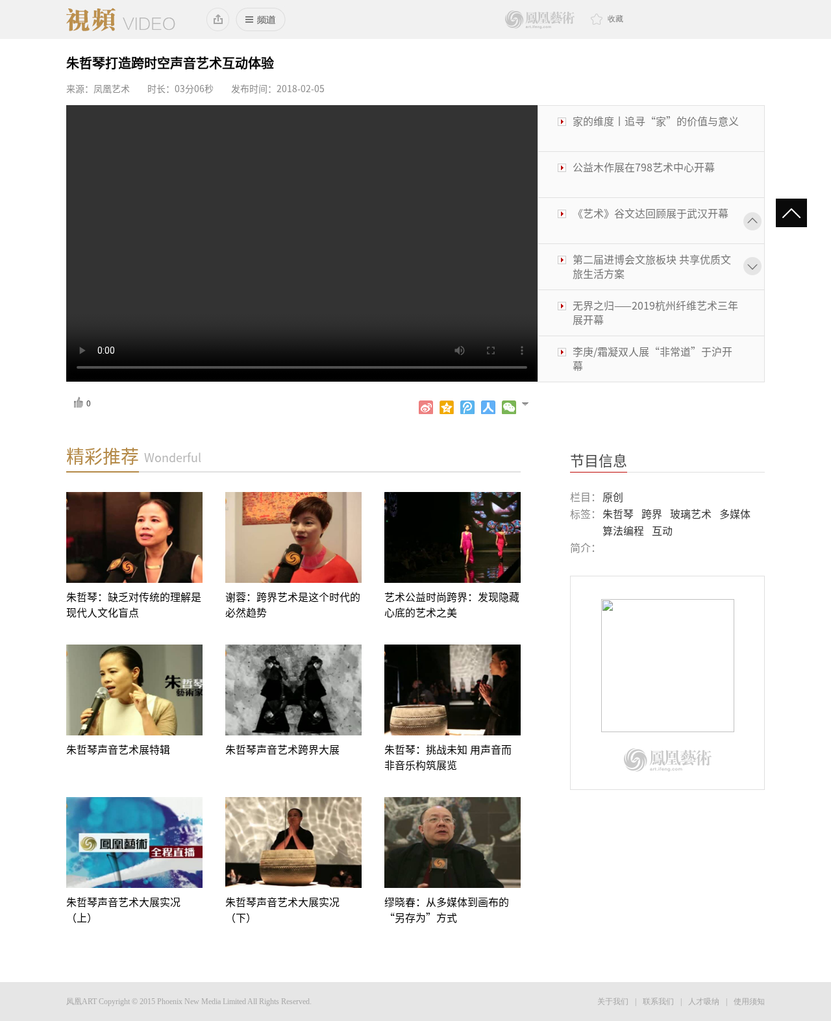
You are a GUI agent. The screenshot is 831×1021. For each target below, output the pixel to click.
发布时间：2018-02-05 (278, 88)
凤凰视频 (120, 19)
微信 (509, 407)
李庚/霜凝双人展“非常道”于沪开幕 (652, 345)
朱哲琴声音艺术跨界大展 (282, 749)
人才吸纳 (703, 1001)
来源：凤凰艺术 (98, 88)
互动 (662, 531)
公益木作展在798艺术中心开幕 (644, 154)
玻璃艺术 (691, 514)
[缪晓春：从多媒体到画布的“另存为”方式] (452, 842)
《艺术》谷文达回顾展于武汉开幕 (650, 200)
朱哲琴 (618, 514)
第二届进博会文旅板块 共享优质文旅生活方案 (652, 253)
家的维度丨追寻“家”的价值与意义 (656, 108)
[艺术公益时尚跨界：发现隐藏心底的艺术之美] (452, 537)
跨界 (651, 514)
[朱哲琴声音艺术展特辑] (134, 690)
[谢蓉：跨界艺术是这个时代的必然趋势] (293, 537)
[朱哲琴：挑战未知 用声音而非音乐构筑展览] (452, 690)
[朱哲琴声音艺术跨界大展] (293, 690)
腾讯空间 (447, 407)
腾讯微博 (467, 407)
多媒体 (734, 514)
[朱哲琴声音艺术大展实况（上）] (134, 842)
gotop (797, 214)
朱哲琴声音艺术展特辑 (118, 749)
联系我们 (658, 1001)
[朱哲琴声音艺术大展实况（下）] (293, 842)
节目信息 (598, 461)
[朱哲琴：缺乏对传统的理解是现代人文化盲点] (134, 537)
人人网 (488, 407)
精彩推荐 (102, 456)
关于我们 (612, 1001)
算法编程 (623, 531)
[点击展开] (530, 403)
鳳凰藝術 (540, 19)
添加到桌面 (218, 19)
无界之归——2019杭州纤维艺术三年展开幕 (655, 299)
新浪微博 (426, 407)
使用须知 (749, 1001)
